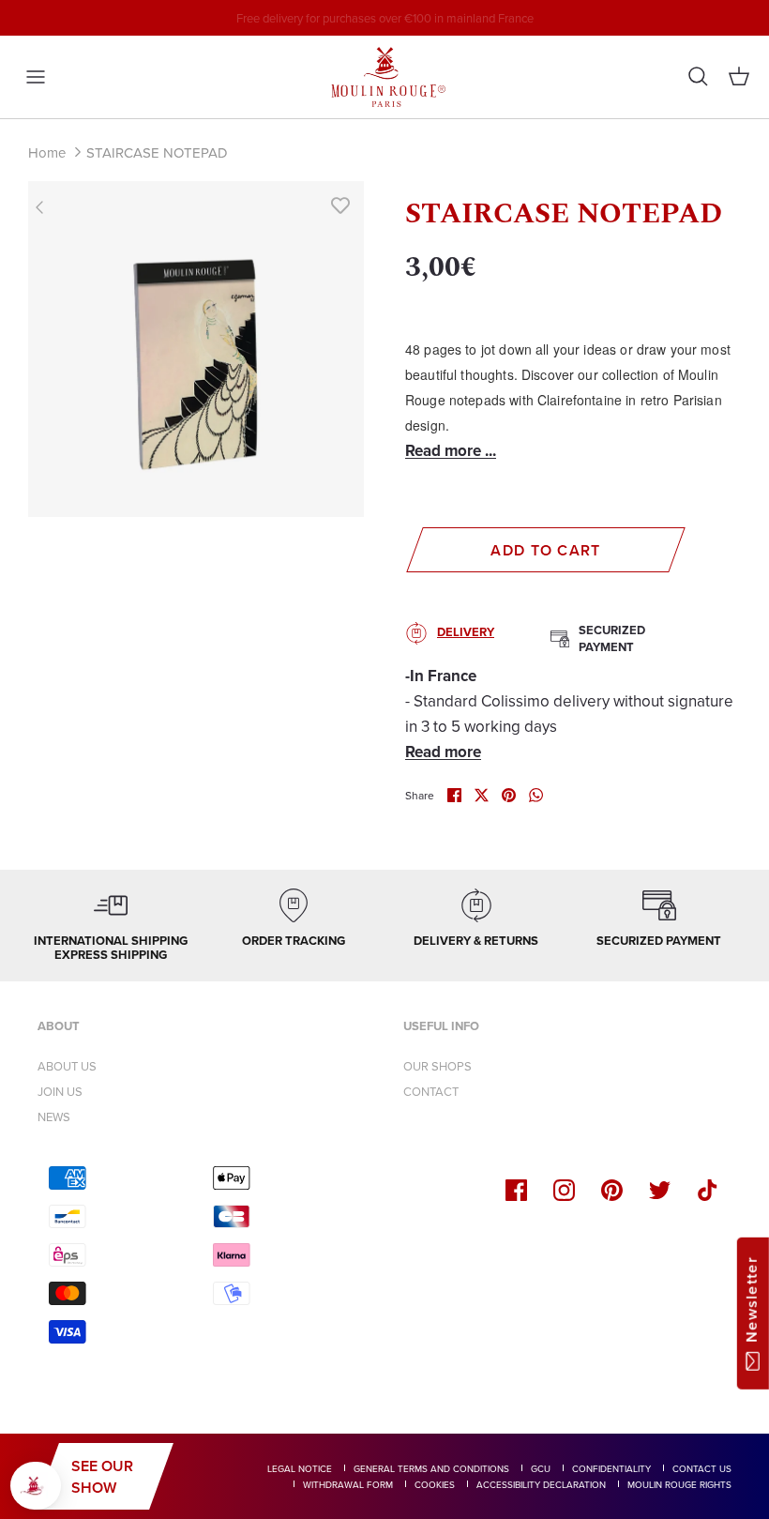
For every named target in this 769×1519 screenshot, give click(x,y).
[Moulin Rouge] (384, 77)
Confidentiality (611, 1468)
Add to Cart (545, 550)
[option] (196, 349)
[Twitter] (660, 1190)
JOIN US (60, 1091)
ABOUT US (67, 1065)
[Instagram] (564, 1190)
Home (47, 152)
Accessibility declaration (541, 1484)
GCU (540, 1468)
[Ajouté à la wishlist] (340, 204)
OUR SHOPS (437, 1065)
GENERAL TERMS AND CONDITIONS (431, 1468)
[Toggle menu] (36, 77)
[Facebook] (516, 1190)
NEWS (54, 1116)
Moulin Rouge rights (679, 1484)
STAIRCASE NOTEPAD (157, 152)
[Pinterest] (612, 1190)
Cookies (435, 1484)
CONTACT (431, 1091)
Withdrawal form (348, 1484)
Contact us (701, 1468)
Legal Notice (299, 1468)
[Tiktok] (707, 1190)
